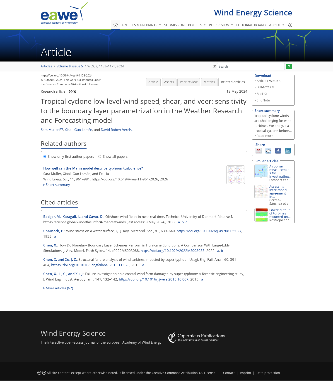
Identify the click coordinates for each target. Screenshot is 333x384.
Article (153, 82)
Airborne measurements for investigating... (280, 171)
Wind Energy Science (253, 12)
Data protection (268, 373)
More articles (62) (59, 288)
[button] (214, 66)
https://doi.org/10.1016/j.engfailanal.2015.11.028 (90, 265)
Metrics (209, 82)
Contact (229, 373)
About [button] (275, 25)
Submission (174, 25)
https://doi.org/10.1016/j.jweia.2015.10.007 (153, 279)
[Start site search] (289, 66)
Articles (46, 66)
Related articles (233, 82)
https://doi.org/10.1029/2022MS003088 (173, 250)
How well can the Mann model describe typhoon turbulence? (93, 168)
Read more (265, 135)
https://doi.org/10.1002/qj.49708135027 (209, 231)
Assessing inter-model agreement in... (278, 191)
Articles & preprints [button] (139, 25)
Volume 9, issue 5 (70, 66)
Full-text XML (266, 87)
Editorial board (251, 25)
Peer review (189, 82)
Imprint (245, 373)
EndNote (263, 100)
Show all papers (115, 156)
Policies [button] (195, 25)
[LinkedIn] (288, 150)
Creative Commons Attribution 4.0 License (183, 373)
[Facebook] (278, 150)
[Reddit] (268, 150)
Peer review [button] (219, 25)
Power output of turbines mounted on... (280, 213)
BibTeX (262, 93)
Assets (169, 82)
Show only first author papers (71, 156)
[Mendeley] (259, 150)
